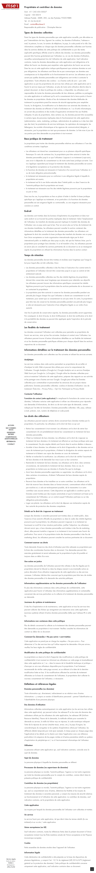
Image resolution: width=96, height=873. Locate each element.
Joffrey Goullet (11, 866)
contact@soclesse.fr (37, 24)
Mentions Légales (11, 859)
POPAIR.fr (10, 863)
